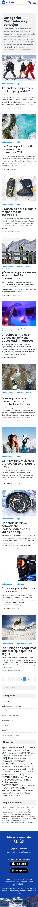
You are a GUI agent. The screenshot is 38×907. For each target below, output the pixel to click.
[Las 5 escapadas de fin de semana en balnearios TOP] (19, 126)
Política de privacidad (19, 888)
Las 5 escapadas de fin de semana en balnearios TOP (18, 149)
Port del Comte (24, 785)
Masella (5, 769)
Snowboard (6, 793)
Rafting (8, 788)
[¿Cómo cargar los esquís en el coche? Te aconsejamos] (19, 251)
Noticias (5, 730)
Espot (30, 755)
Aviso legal (6, 888)
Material (24, 584)
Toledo (27, 793)
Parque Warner (24, 777)
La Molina (14, 766)
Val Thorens (15, 795)
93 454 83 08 (20, 884)
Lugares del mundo (26, 767)
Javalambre (6, 766)
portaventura (10, 785)
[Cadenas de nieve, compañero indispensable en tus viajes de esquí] (19, 503)
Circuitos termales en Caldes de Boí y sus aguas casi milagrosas (17, 338)
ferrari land (14, 758)
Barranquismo (12, 753)
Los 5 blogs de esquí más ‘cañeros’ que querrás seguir (19, 651)
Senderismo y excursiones (14, 789)
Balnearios (19, 750)
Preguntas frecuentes (23, 852)
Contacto (10, 852)
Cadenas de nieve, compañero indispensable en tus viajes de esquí (16, 527)
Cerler (13, 755)
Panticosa (13, 775)
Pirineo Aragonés (12, 779)
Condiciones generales (17, 891)
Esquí (6, 758)
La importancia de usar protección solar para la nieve (18, 463)
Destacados (21, 755)
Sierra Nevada (24, 790)
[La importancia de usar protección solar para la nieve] (19, 440)
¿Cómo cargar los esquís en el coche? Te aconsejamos (19, 275)
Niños (26, 769)
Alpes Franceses (10, 747)
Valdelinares (6, 795)
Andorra (24, 747)
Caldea (27, 752)
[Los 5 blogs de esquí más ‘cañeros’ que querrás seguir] (19, 627)
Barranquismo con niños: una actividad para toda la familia (16, 401)
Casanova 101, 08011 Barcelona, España (19, 882)
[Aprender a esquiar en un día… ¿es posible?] (19, 68)
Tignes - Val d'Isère (17, 793)
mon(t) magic (13, 769)
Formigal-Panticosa (14, 761)
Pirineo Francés (18, 782)
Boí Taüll (20, 753)
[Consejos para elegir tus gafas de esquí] (19, 568)
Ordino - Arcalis (19, 771)
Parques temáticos (15, 775)
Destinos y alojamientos (11, 716)
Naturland (21, 769)
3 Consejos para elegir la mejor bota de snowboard (19, 212)
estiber (6, 108)
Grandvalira (9, 763)
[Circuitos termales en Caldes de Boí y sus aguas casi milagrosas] (19, 313)
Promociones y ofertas (11, 735)
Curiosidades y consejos (11, 84)
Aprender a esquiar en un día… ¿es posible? (17, 89)
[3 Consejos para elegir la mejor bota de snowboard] (19, 188)
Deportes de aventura (10, 711)
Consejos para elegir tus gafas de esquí (18, 590)
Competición (7, 701)
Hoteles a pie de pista (25, 764)
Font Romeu (22, 758)
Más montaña (26, 644)
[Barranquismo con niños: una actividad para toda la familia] (19, 377)
